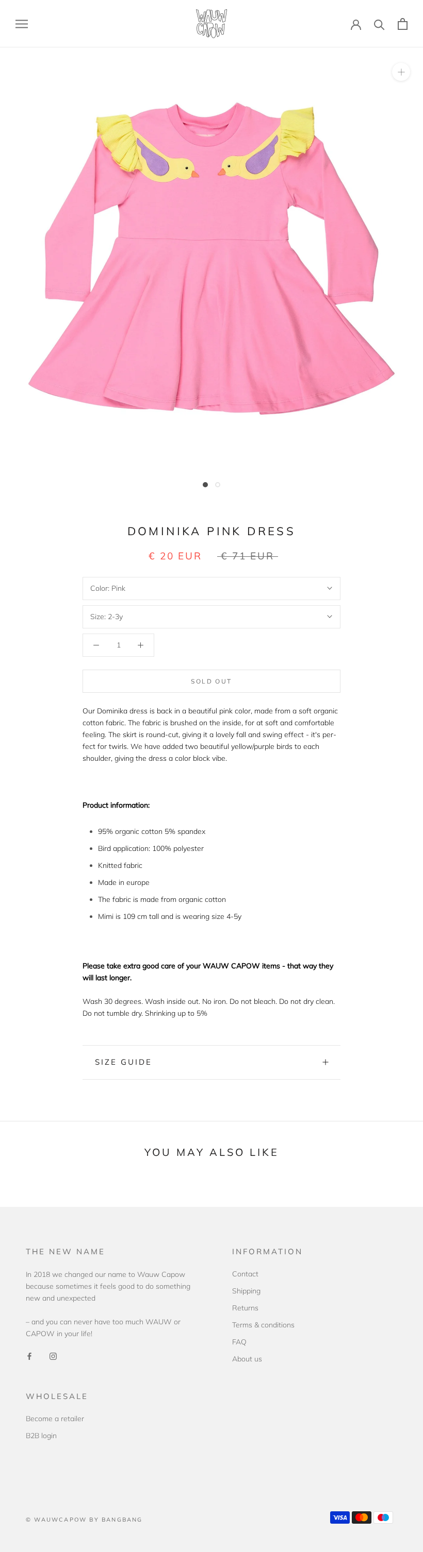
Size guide (123, 1062)
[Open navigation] (21, 24)
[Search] (379, 24)
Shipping (246, 1290)
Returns (245, 1307)
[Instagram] (53, 1356)
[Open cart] (403, 24)
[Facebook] (29, 1356)
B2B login (41, 1435)
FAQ (239, 1341)
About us (247, 1358)
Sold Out (211, 681)
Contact (245, 1273)
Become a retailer (55, 1418)
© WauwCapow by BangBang (84, 1519)
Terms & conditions (263, 1324)
